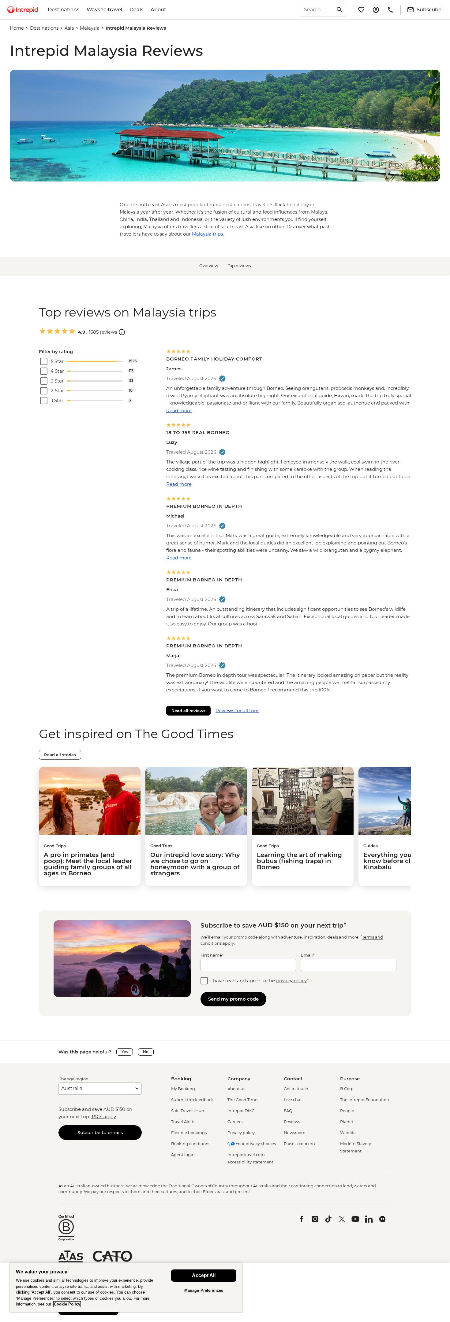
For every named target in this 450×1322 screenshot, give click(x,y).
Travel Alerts (183, 1121)
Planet (346, 1121)
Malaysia (89, 28)
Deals (136, 10)
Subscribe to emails (100, 1132)
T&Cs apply (103, 1116)
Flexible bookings (189, 1132)
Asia (69, 28)
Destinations (63, 10)
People (347, 1110)
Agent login (183, 1154)
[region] (126, 1287)
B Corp (347, 1088)
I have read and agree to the (259, 980)
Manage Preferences (203, 1290)
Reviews (292, 1121)
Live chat (293, 1099)
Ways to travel (104, 10)
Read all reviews (188, 710)
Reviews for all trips (237, 710)
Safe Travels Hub (187, 1110)
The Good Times (243, 1099)
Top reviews (239, 265)
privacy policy (291, 980)
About (158, 10)
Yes (125, 1051)
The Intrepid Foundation (364, 1099)
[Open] (122, 332)
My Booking (183, 1088)
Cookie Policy (67, 1304)
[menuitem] (22, 9)
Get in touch (296, 1088)
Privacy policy (241, 1132)
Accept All (204, 1275)
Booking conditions (190, 1143)
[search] (316, 9)
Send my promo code (233, 999)
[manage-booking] (376, 9)
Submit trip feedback (192, 1099)
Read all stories (60, 754)
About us (236, 1088)
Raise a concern (299, 1143)
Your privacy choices (255, 1143)
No (145, 1051)
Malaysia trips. (208, 234)
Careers (234, 1121)
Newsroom (295, 1132)
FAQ (288, 1110)
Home (17, 28)
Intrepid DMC (240, 1110)
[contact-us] (390, 9)
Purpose (350, 1079)
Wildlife (348, 1132)
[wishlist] (361, 9)
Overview (208, 265)
